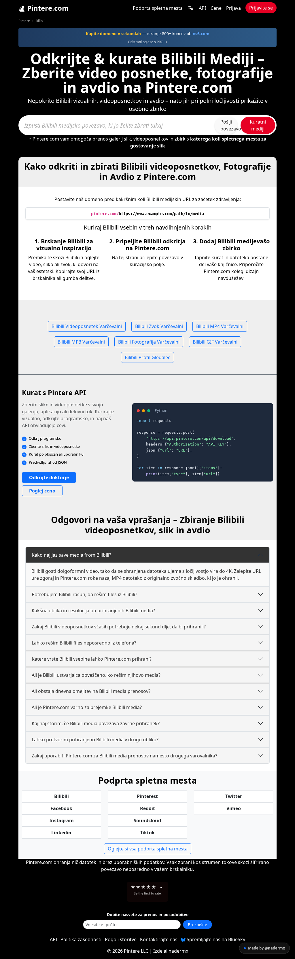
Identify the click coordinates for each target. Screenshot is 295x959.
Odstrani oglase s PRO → (147, 41)
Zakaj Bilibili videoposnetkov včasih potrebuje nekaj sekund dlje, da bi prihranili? (119, 626)
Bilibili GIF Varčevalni (215, 342)
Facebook (61, 808)
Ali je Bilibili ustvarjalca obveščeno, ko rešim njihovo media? (96, 675)
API (202, 8)
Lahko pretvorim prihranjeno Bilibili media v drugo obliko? (95, 739)
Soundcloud (147, 820)
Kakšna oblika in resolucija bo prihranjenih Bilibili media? (93, 610)
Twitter (233, 796)
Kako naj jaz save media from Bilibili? (71, 555)
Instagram (61, 820)
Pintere (24, 20)
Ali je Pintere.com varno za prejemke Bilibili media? (87, 707)
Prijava (233, 8)
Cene (216, 8)
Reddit (147, 808)
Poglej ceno (42, 491)
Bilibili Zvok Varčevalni (159, 326)
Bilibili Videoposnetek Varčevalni (87, 326)
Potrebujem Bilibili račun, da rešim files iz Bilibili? (84, 594)
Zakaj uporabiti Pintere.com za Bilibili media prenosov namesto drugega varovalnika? (124, 756)
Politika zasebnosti (80, 939)
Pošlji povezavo (229, 125)
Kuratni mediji (258, 125)
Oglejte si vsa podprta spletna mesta (148, 849)
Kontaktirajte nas (158, 939)
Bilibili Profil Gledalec (147, 357)
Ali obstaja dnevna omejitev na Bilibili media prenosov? (91, 691)
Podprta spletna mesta (158, 8)
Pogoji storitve (121, 939)
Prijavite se (261, 8)
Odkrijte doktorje (49, 477)
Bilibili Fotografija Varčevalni (148, 342)
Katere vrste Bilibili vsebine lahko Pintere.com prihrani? (92, 659)
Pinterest (147, 796)
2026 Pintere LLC (130, 951)
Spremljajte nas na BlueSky (215, 939)
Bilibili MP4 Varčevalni (219, 326)
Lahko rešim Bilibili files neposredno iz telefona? (84, 643)
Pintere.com (47, 8)
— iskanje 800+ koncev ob (147, 33)
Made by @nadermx (266, 948)
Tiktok (147, 832)
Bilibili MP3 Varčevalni (81, 342)
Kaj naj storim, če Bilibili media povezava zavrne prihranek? (96, 723)
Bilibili (61, 796)
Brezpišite (197, 924)
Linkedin (61, 832)
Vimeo (233, 808)
